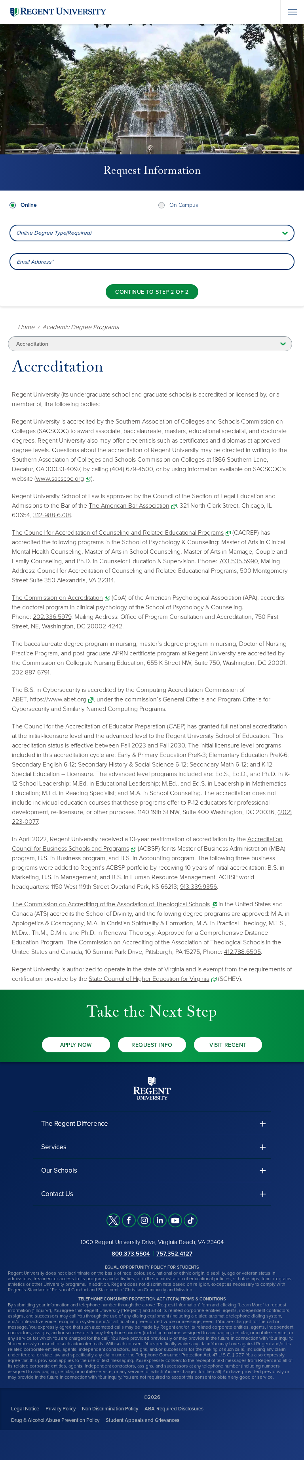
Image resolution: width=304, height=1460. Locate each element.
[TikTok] (191, 1220)
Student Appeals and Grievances (142, 1420)
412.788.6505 (242, 952)
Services (53, 1147)
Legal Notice (25, 1409)
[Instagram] (144, 1220)
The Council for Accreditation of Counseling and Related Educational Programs (118, 533)
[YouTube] (175, 1220)
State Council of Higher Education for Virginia (149, 979)
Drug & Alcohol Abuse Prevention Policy (55, 1420)
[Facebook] (129, 1220)
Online (29, 205)
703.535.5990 (238, 561)
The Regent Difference (74, 1123)
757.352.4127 (174, 1253)
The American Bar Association (129, 506)
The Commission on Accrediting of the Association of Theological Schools (111, 904)
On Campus (183, 205)
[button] (152, 1123)
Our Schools (59, 1170)
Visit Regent (227, 1045)
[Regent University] (57, 12)
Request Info (151, 1045)
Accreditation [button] (32, 344)
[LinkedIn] (160, 1220)
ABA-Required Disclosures (173, 1409)
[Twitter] (113, 1220)
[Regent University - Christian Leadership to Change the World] (152, 1088)
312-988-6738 (52, 515)
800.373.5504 (131, 1253)
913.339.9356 (198, 887)
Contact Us (57, 1193)
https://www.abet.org (58, 699)
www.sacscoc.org (60, 479)
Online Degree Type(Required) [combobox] (53, 232)
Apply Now (76, 1045)
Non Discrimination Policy (110, 1409)
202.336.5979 (52, 617)
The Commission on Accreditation (57, 598)
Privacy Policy (61, 1409)
